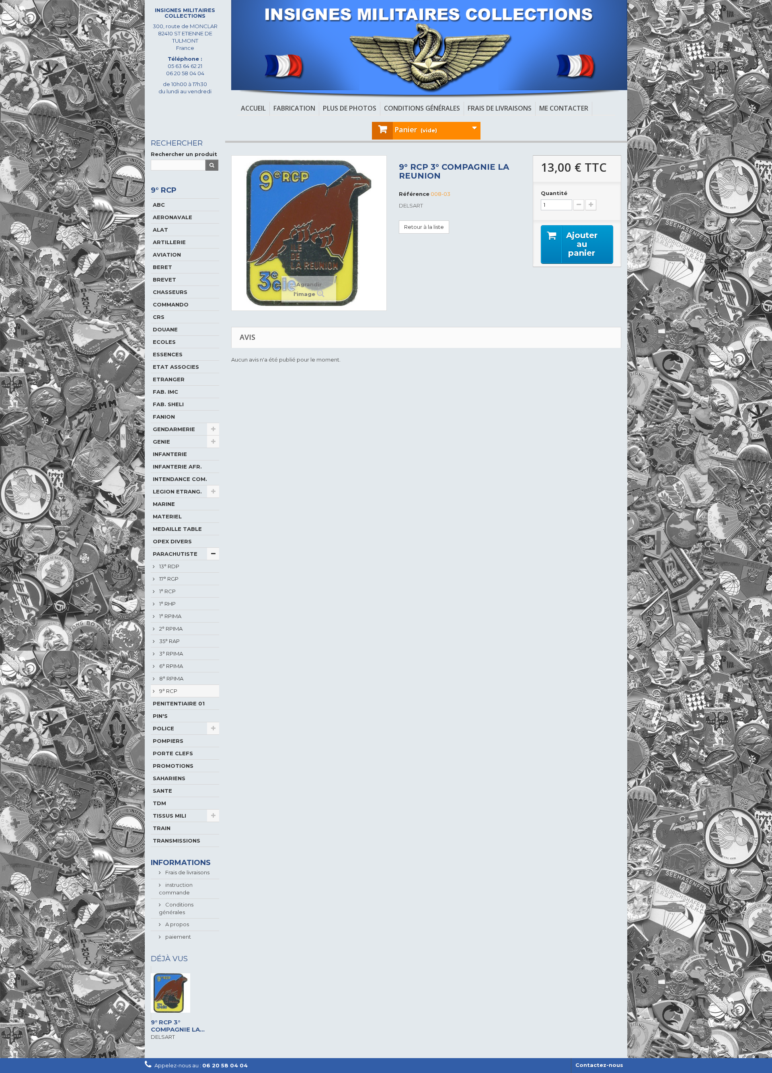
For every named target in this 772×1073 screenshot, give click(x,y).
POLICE (163, 728)
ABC (159, 204)
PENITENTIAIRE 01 (179, 703)
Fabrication (294, 108)
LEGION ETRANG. (177, 491)
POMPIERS (168, 741)
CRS (158, 317)
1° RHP (167, 603)
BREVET (164, 279)
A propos (176, 924)
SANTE (162, 790)
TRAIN (161, 828)
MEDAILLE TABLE (177, 529)
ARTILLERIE (169, 242)
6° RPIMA (170, 666)
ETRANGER (169, 379)
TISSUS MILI (169, 815)
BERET (162, 267)
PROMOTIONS (173, 766)
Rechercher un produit (184, 154)
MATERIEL (167, 516)
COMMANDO (171, 304)
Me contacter (563, 108)
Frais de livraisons (500, 108)
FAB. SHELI (168, 404)
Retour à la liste (424, 227)
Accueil (253, 108)
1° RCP (167, 591)
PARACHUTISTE (175, 554)
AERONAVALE (172, 217)
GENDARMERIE (174, 429)
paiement (177, 936)
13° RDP (168, 566)
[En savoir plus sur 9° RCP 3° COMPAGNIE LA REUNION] (185, 993)
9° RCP (167, 691)
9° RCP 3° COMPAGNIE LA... (178, 1025)
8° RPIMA (170, 678)
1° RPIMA (169, 616)
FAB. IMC (165, 391)
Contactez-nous (599, 1065)
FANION (164, 416)
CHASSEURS (170, 292)
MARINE (164, 504)
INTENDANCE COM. (180, 479)
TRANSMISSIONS (176, 840)
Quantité (554, 193)
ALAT (160, 229)
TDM (159, 803)
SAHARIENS (169, 778)
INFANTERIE (170, 454)
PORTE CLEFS (173, 753)
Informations (181, 862)
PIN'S (160, 716)
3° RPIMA (170, 653)
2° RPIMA (170, 628)
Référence (414, 194)
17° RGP (168, 579)
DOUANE (165, 329)
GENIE (161, 441)
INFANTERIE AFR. (177, 466)
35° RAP (169, 641)
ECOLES (164, 342)
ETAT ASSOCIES (176, 367)
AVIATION (167, 254)
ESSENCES (168, 354)
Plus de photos (349, 108)
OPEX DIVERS (172, 541)
